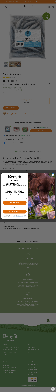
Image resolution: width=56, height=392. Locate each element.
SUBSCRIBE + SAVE (14, 211)
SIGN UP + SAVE (14, 203)
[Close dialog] (53, 174)
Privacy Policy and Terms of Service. (19, 216)
